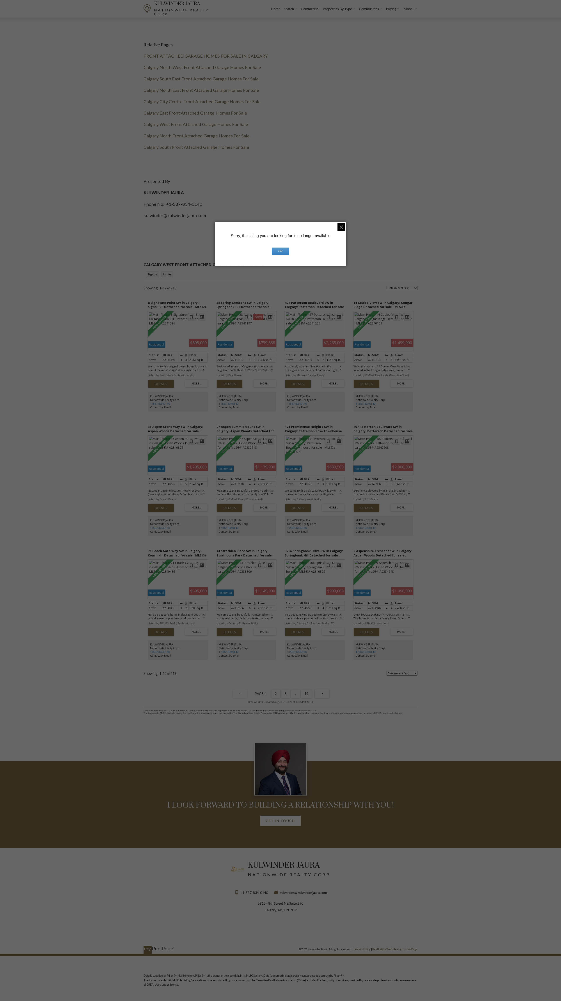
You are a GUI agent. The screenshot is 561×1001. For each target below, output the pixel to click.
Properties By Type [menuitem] (337, 9)
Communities (369, 9)
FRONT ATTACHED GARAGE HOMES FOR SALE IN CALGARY (206, 55)
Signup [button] (152, 274)
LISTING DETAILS (161, 384)
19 (306, 693)
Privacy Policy (362, 949)
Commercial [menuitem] (310, 9)
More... (408, 9)
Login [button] (167, 274)
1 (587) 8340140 (160, 404)
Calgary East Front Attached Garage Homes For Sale (195, 112)
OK (280, 251)
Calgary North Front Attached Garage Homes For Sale (197, 135)
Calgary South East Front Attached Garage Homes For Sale (201, 78)
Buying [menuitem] (391, 9)
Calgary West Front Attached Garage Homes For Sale (196, 124)
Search (289, 9)
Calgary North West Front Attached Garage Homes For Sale (202, 67)
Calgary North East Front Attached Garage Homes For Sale (201, 90)
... (295, 693)
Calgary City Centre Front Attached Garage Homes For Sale (202, 101)
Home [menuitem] (275, 9)
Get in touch (280, 821)
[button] (280, 821)
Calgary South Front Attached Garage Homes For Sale (196, 147)
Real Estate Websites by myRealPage (394, 949)
